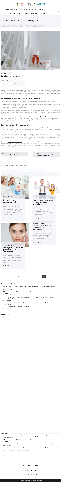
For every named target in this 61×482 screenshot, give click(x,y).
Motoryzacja (43, 9)
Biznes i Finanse (11, 9)
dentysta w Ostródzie (15, 142)
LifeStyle (23, 9)
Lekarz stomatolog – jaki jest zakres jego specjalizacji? (42, 228)
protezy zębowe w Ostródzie (42, 117)
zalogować (10, 165)
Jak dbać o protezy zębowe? (12, 76)
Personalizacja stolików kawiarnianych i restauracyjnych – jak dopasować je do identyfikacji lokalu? (30, 302)
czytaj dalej (7, 218)
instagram (34, 474)
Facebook (24, 474)
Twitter (26, 474)
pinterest (36, 474)
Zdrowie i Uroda (31, 13)
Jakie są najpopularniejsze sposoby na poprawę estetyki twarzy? (13, 250)
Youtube (31, 474)
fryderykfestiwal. (9, 198)
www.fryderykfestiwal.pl (30, 470)
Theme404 (39, 480)
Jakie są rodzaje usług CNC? (10, 154)
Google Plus (29, 474)
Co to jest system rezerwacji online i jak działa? (16, 306)
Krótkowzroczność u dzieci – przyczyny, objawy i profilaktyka (43, 202)
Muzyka (20, 13)
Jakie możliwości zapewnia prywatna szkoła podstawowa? (47, 154)
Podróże (32, 9)
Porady (43, 13)
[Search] (58, 11)
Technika (11, 13)
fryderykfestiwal (40, 198)
